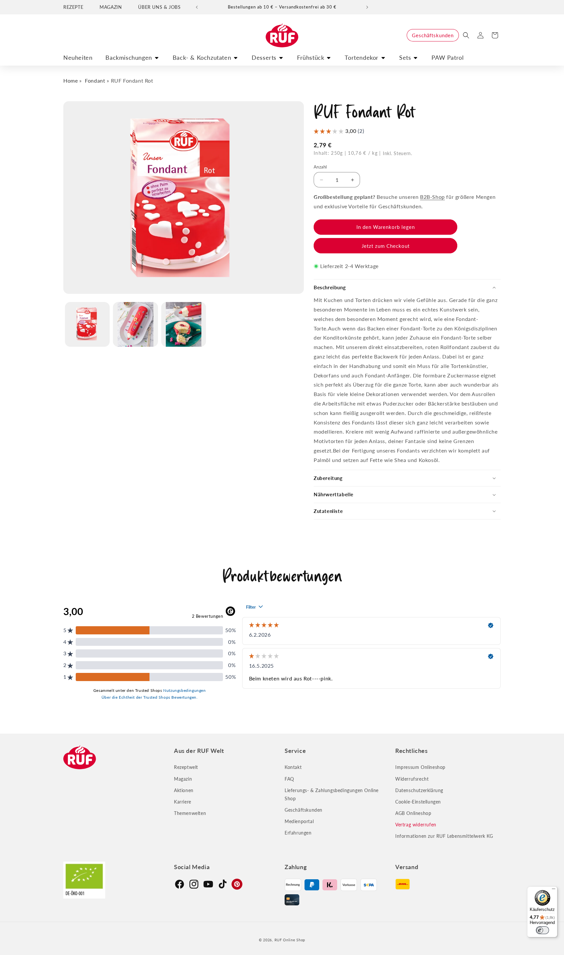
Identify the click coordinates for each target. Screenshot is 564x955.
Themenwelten (190, 813)
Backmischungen (128, 57)
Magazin (183, 779)
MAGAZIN (111, 7)
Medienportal (299, 821)
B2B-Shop (432, 197)
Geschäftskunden (433, 35)
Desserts (264, 57)
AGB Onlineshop (413, 813)
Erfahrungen (298, 833)
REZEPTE (73, 7)
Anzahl (320, 166)
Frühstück (310, 57)
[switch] (542, 930)
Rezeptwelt (186, 767)
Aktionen (184, 790)
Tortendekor (362, 57)
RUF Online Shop (290, 940)
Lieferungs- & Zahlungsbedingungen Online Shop (332, 794)
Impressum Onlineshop (420, 767)
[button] (466, 35)
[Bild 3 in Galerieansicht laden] (183, 324)
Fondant (95, 80)
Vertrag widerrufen (415, 824)
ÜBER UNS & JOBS (159, 7)
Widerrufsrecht (412, 779)
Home (70, 80)
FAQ (289, 779)
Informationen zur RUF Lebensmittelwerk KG (444, 836)
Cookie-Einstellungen (418, 801)
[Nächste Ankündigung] (367, 7)
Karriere (182, 801)
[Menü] (553, 890)
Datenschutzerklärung (419, 790)
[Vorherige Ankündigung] (197, 7)
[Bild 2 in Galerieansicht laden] (135, 324)
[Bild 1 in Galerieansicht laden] (87, 324)
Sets (405, 57)
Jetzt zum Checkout (386, 246)
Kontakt (293, 767)
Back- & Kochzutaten (202, 57)
